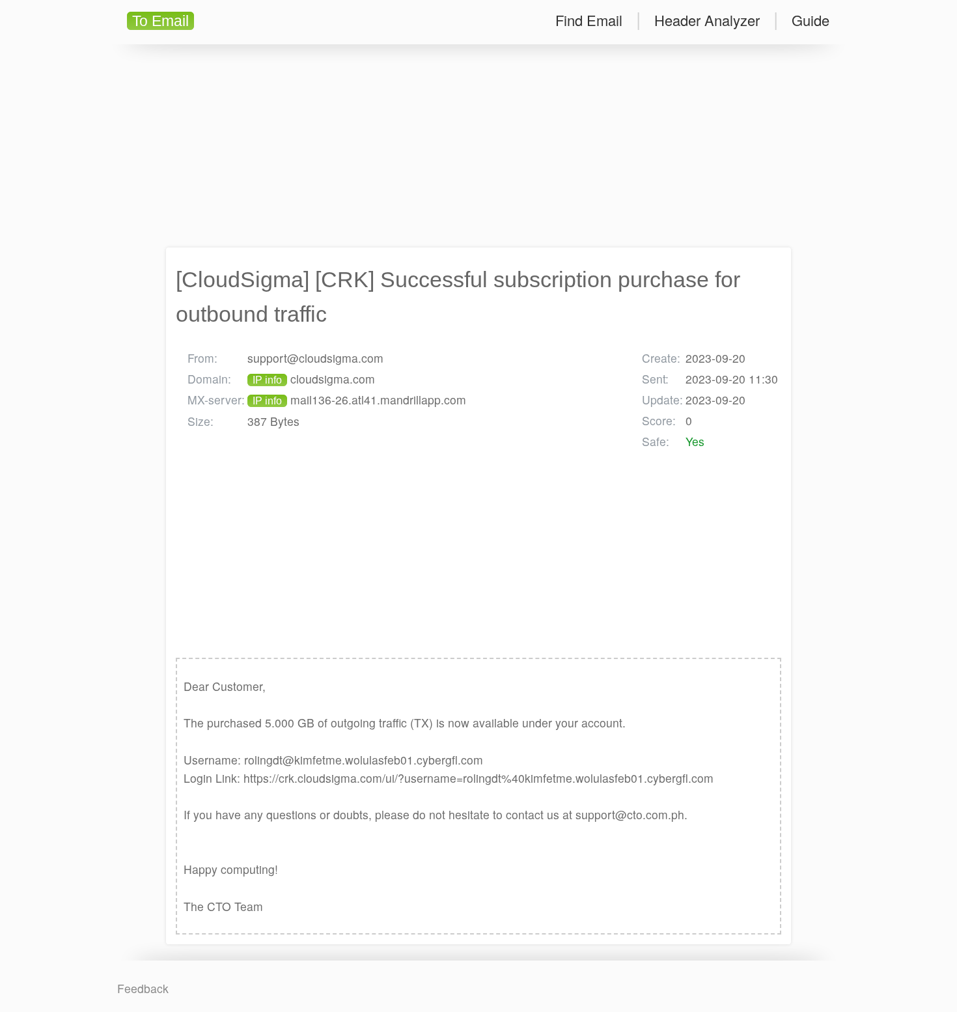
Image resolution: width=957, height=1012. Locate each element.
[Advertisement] (478, 146)
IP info (267, 380)
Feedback (143, 988)
